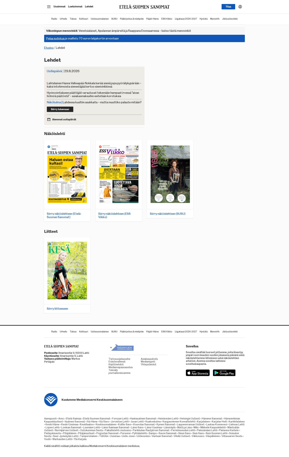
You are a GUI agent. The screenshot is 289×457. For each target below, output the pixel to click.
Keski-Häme (52, 424)
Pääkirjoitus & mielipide (132, 19)
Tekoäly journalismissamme (109, 371)
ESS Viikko (166, 19)
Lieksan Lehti (236, 424)
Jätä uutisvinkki (230, 19)
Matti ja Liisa (184, 427)
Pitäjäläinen (69, 433)
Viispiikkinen (213, 436)
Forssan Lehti (120, 418)
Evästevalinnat (109, 361)
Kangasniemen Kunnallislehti (179, 421)
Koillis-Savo (124, 424)
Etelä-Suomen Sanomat (96, 418)
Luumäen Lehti (91, 427)
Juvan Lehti (137, 421)
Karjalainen (203, 421)
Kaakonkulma (153, 421)
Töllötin (103, 436)
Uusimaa (115, 436)
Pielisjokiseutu (52, 433)
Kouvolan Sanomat (144, 424)
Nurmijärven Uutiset (66, 430)
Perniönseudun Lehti (183, 430)
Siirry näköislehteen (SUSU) (167, 213)
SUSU (114, 19)
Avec (61, 418)
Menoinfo (215, 19)
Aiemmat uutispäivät (64, 119)
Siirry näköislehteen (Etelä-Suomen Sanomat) (64, 215)
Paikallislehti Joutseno (118, 430)
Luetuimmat (75, 6)
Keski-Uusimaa (69, 424)
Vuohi (47, 439)
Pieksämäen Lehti (207, 430)
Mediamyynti (141, 361)
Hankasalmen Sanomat (143, 418)
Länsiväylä (169, 427)
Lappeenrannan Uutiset (190, 424)
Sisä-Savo (198, 433)
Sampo (153, 433)
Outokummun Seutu (91, 430)
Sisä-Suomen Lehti (216, 433)
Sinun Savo (184, 433)
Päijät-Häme (152, 19)
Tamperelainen (88, 436)
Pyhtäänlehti (139, 433)
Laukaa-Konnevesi (216, 424)
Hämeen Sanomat (212, 418)
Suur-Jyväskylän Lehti (65, 436)
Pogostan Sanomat (107, 433)
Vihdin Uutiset (182, 436)
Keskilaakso (87, 424)
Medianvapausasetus (109, 367)
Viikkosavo (198, 436)
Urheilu (63, 19)
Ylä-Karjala (80, 439)
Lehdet (89, 6)
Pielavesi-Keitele (229, 430)
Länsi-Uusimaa (153, 427)
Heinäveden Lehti (168, 418)
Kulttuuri (83, 19)
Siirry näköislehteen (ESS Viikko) (114, 215)
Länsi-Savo (137, 427)
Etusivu (49, 47)
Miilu (196, 427)
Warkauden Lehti (62, 439)
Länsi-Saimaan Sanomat (115, 427)
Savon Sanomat (167, 433)
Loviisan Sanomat (71, 427)
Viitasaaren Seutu (232, 436)
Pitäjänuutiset (86, 433)
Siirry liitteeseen (57, 308)
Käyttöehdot (109, 364)
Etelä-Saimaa (73, 418)
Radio (54, 19)
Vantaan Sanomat (162, 436)
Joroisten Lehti (120, 421)
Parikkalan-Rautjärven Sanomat (151, 430)
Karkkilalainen (237, 421)
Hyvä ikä (204, 19)
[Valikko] (49, 6)
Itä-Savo (104, 421)
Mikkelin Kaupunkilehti (213, 427)
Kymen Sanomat (166, 424)
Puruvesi (125, 433)
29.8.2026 (63, 71)
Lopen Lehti (52, 427)
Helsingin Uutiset (190, 418)
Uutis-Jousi (128, 436)
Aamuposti (50, 418)
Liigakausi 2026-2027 (186, 19)
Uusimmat (59, 6)
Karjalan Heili (219, 421)
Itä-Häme (92, 421)
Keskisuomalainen (106, 424)
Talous (73, 19)
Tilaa (228, 6)
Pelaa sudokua (55, 38)
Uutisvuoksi (143, 436)
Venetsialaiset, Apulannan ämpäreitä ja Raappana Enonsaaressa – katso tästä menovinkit (118, 30)
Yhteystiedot (141, 364)
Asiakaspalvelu (141, 359)
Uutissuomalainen (100, 19)
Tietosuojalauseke (109, 359)
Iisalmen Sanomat (75, 421)
